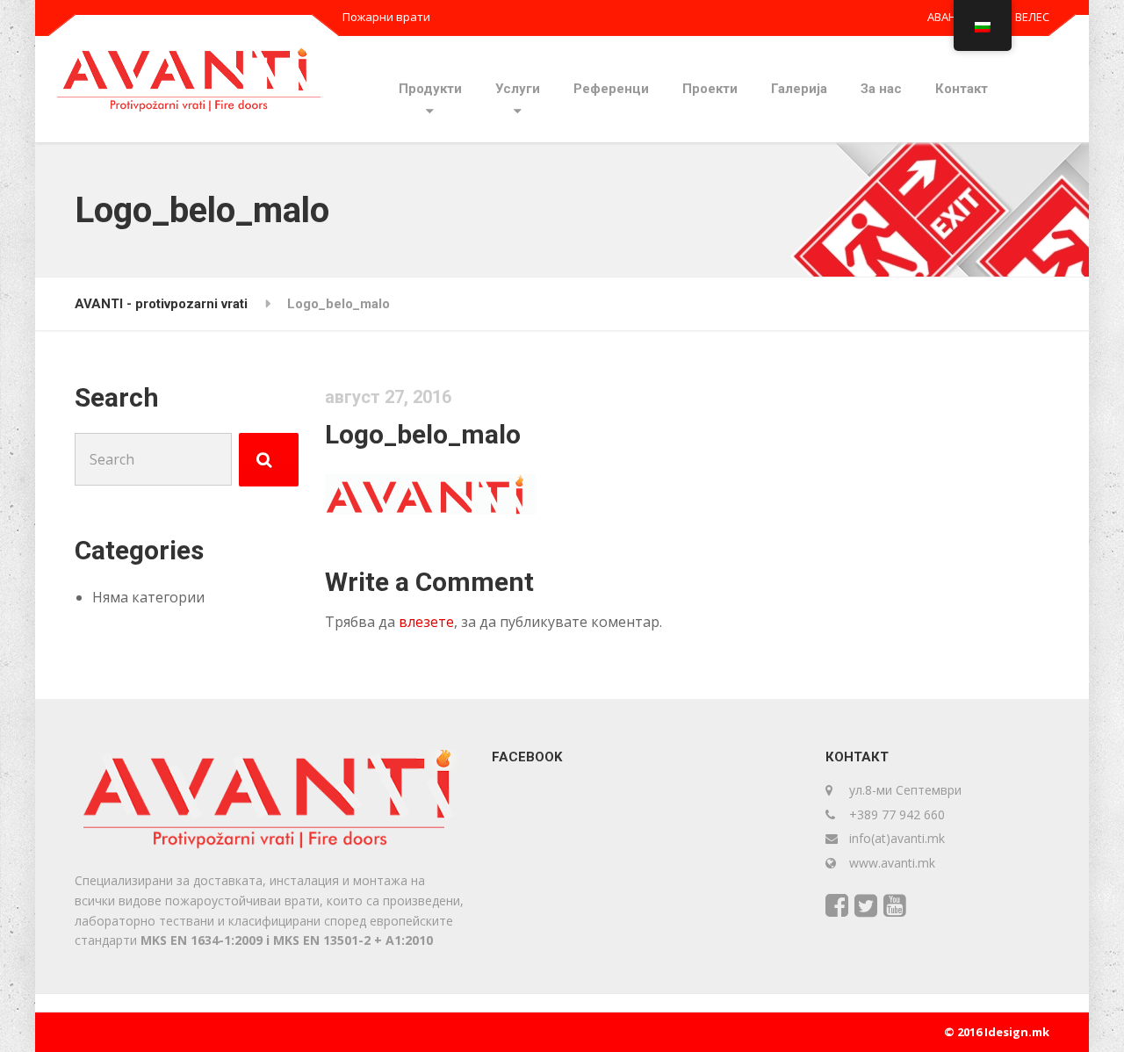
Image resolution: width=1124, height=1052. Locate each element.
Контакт (961, 89)
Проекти (710, 89)
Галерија (799, 89)
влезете (426, 621)
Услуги (517, 89)
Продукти (430, 89)
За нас (881, 89)
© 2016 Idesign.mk (996, 1032)
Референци (611, 89)
